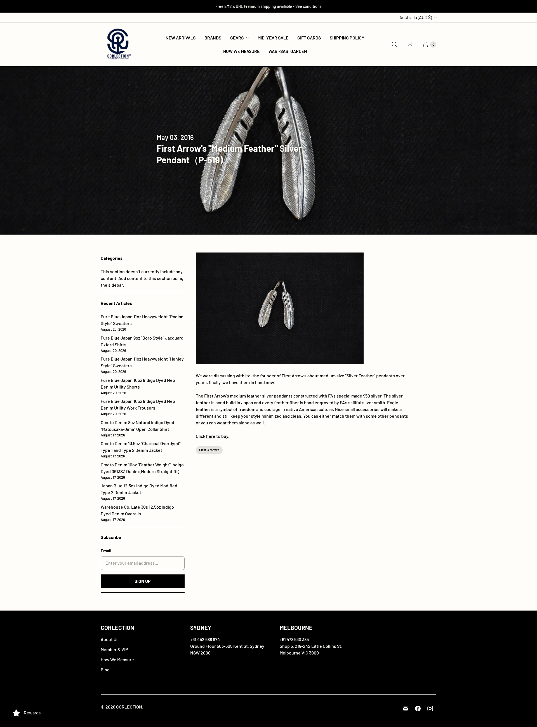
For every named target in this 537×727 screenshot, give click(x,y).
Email (106, 550)
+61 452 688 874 (205, 639)
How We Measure (241, 51)
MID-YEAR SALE (273, 37)
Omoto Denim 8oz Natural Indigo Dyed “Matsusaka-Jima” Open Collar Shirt (137, 428)
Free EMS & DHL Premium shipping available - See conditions (268, 6)
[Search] (394, 44)
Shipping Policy (347, 37)
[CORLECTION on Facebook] (418, 708)
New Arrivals (181, 37)
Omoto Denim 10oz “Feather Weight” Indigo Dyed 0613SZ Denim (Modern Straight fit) (142, 471)
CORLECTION (129, 706)
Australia (415, 17)
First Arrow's (209, 450)
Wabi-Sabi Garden (287, 51)
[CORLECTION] (118, 44)
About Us (110, 639)
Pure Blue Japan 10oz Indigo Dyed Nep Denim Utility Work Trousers (138, 407)
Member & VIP (114, 649)
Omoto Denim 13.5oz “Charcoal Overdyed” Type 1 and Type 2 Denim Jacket (141, 449)
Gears (237, 37)
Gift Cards (309, 37)
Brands (212, 37)
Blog (105, 669)
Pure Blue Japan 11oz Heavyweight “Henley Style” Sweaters (142, 365)
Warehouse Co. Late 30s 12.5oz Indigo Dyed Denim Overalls (137, 513)
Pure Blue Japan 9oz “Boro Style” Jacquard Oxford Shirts (142, 344)
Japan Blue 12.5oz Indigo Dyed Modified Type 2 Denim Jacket (139, 492)
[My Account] (410, 44)
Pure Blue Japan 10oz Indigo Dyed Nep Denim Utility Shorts (138, 386)
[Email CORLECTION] (405, 708)
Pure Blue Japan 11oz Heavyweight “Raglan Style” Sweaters (142, 322)
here (210, 436)
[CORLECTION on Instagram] (430, 708)
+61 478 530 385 (294, 639)
